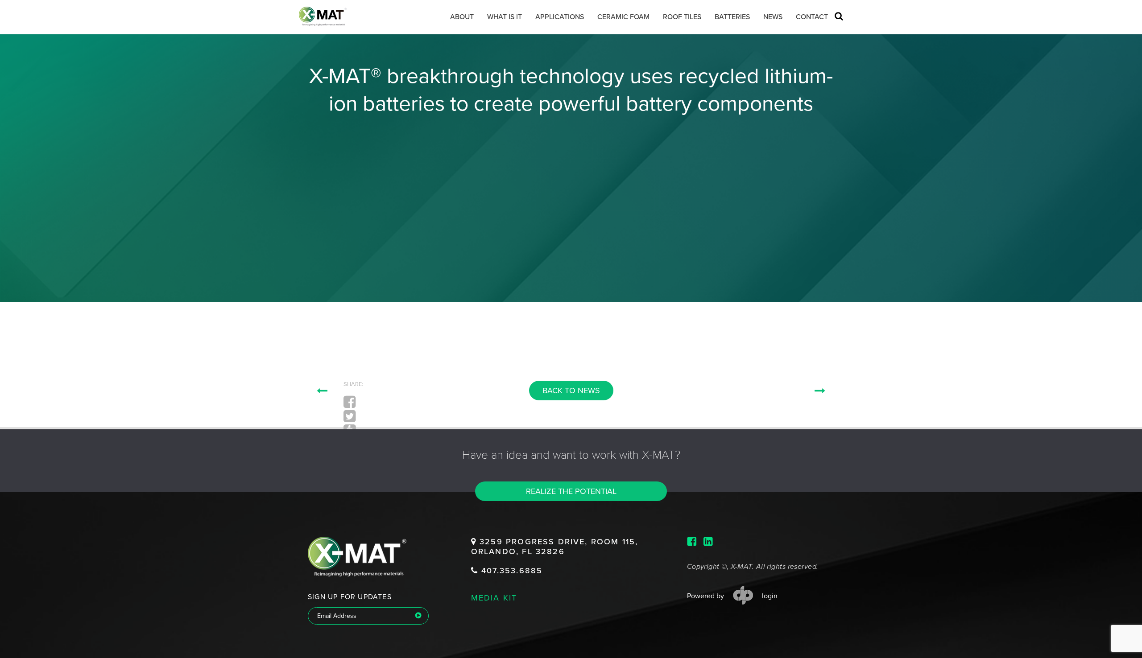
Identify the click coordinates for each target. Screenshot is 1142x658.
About (462, 16)
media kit (494, 597)
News (772, 16)
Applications (559, 16)
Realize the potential (571, 491)
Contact (812, 16)
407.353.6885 (510, 571)
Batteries (732, 16)
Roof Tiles (682, 16)
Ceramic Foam (623, 16)
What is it (504, 16)
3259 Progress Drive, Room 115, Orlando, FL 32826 (554, 547)
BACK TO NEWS (571, 390)
